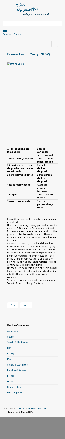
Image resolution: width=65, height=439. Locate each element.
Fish (9, 348)
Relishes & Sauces (16, 370)
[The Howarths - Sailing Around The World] (32, 9)
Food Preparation (15, 392)
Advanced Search (12, 34)
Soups (10, 337)
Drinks (10, 381)
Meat (9, 359)
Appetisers (12, 331)
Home (22, 408)
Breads (10, 376)
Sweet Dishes (14, 387)
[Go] (5, 31)
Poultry (10, 353)
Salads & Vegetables (17, 365)
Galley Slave (34, 408)
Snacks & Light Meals (17, 342)
